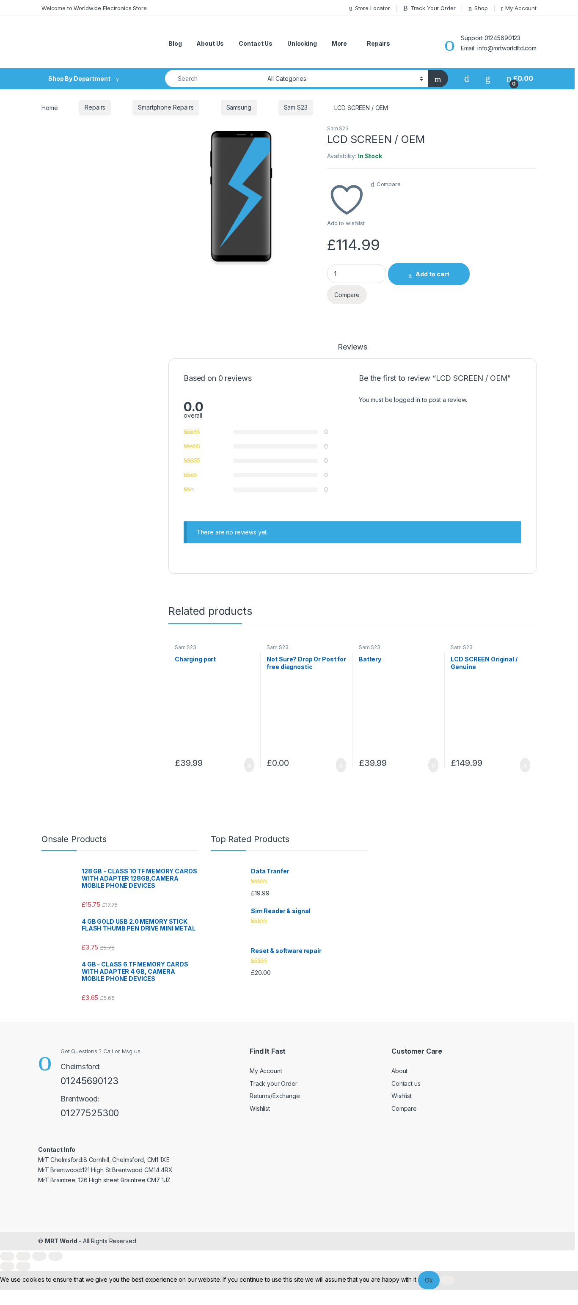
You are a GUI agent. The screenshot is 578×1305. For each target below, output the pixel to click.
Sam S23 (296, 107)
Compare (389, 184)
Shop (480, 8)
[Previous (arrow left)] (7, 1266)
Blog (175, 43)
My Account (521, 8)
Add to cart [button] (248, 765)
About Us (210, 43)
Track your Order (273, 1083)
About (399, 1070)
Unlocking (302, 43)
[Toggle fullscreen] (23, 1256)
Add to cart (432, 274)
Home (49, 107)
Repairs (378, 43)
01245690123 (89, 1080)
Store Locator (372, 8)
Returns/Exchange (275, 1095)
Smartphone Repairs (165, 107)
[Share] (39, 1256)
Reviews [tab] (352, 347)
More (339, 43)
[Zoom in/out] (7, 1256)
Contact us (406, 1083)
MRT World (61, 1240)
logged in (407, 399)
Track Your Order (433, 8)
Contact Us (255, 43)
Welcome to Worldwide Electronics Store (94, 8)
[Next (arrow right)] (23, 1266)
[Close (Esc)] (55, 1256)
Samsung (238, 107)
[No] (447, 1280)
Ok (429, 1280)
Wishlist (260, 1108)
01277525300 (90, 1112)
